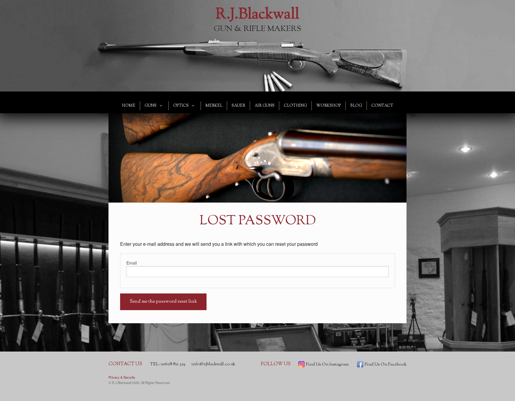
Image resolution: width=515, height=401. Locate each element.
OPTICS (181, 105)
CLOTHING (295, 105)
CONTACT (382, 105)
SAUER (238, 105)
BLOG (356, 105)
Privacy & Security (121, 377)
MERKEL (213, 105)
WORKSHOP (328, 105)
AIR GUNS (264, 105)
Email (131, 263)
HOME (128, 105)
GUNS (150, 105)
